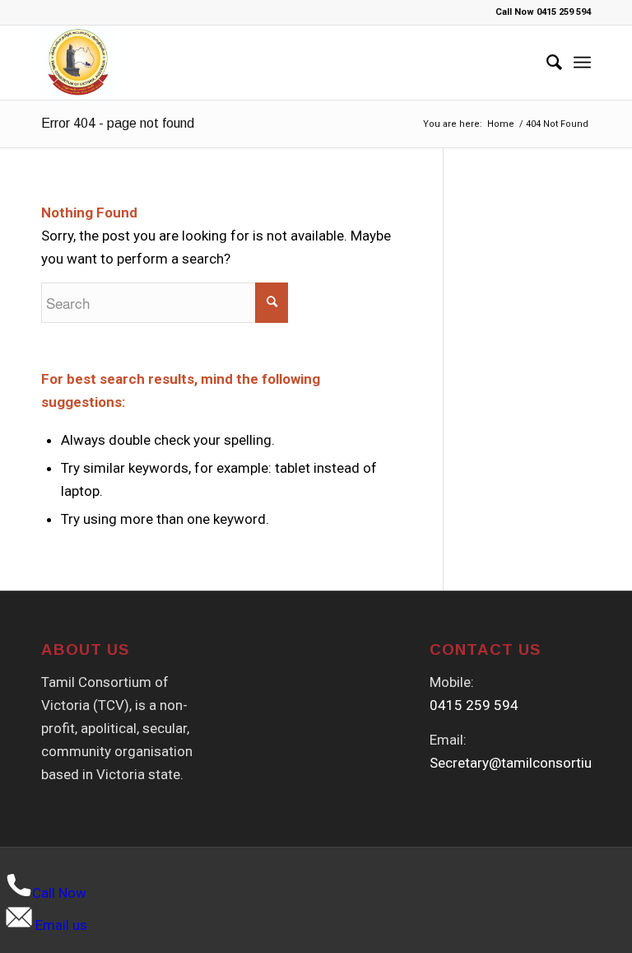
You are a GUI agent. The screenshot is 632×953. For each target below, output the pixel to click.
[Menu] (582, 62)
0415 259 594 (474, 705)
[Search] (546, 63)
